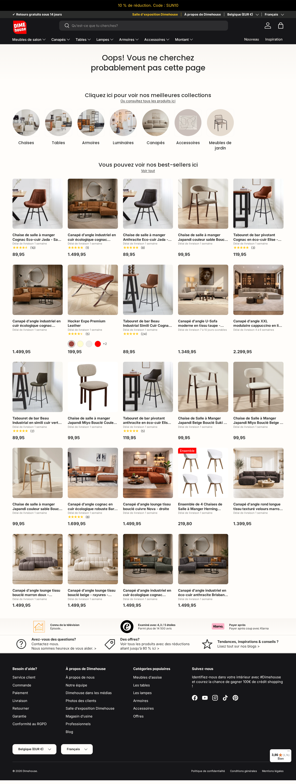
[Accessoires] (188, 122)
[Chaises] (26, 122)
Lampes (102, 39)
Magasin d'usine (79, 716)
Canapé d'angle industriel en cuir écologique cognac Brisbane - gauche (36, 325)
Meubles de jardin (220, 145)
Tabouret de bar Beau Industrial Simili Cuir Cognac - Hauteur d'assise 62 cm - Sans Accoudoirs (147, 328)
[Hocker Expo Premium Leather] (93, 290)
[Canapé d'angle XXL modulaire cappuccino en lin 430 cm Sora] (258, 290)
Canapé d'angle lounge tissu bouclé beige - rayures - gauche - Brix (91, 595)
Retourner (20, 708)
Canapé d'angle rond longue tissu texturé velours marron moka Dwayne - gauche (257, 508)
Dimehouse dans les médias (89, 693)
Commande (21, 685)
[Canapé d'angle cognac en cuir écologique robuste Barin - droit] (93, 473)
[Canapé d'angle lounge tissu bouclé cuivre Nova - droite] (148, 473)
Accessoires (154, 39)
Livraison (19, 700)
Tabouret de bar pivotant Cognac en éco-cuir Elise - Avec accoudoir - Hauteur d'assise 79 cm (255, 242)
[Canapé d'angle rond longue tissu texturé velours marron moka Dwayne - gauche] (258, 473)
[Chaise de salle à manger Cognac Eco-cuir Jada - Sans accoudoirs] (37, 204)
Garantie (19, 716)
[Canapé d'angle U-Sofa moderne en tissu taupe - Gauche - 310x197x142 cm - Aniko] (203, 290)
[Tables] (58, 122)
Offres (138, 716)
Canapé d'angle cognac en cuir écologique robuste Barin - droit (92, 508)
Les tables (141, 685)
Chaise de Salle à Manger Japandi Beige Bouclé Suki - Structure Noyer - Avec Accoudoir (201, 425)
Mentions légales (273, 771)
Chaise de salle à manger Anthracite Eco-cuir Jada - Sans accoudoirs (145, 239)
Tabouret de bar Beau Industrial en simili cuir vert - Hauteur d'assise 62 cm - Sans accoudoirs (36, 425)
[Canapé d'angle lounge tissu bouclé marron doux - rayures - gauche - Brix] (37, 559)
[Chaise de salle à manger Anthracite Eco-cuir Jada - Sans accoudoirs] (148, 204)
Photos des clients (81, 700)
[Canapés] (155, 122)
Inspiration (274, 39)
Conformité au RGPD (29, 724)
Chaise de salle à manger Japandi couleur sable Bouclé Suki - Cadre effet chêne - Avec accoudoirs (37, 511)
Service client (23, 677)
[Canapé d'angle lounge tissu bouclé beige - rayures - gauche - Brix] (93, 559)
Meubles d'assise (147, 677)
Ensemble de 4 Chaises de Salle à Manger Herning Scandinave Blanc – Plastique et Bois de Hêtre (203, 511)
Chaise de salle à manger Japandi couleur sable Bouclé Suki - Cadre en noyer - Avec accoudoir (203, 242)
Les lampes (142, 693)
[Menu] (288, 752)
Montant (182, 39)
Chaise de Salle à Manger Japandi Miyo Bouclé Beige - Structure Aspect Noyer (257, 422)
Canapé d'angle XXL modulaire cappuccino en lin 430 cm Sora (257, 325)
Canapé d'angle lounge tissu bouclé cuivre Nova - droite (147, 506)
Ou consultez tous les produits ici (148, 101)
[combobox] (143, 26)
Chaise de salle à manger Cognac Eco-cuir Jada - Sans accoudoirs (37, 239)
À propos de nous (80, 677)
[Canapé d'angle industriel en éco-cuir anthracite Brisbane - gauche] (203, 559)
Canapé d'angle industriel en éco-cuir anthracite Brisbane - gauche (202, 595)
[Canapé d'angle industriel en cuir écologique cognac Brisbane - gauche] (37, 290)
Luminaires (123, 143)
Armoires (126, 39)
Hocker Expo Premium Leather (86, 323)
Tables (81, 39)
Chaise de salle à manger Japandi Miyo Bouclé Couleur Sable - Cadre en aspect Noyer (92, 425)
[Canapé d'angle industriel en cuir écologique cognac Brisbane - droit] (93, 204)
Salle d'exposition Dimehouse (155, 14)
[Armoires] (90, 122)
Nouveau (251, 39)
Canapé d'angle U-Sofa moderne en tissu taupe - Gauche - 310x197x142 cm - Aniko (201, 328)
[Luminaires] (123, 122)
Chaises (26, 143)
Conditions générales (243, 771)
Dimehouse (30, 771)
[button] (281, 25)
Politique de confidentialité (208, 771)
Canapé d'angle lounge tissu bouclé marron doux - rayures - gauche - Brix (36, 595)
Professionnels (78, 724)
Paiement (20, 693)
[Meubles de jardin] (220, 122)
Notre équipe (76, 685)
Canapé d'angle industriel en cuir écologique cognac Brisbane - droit (92, 239)
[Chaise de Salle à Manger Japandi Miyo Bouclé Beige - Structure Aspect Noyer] (258, 387)
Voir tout (148, 170)
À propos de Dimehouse (202, 14)
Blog (69, 732)
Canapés (58, 39)
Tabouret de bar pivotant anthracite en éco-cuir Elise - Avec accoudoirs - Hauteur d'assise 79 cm (147, 425)
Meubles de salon (26, 39)
